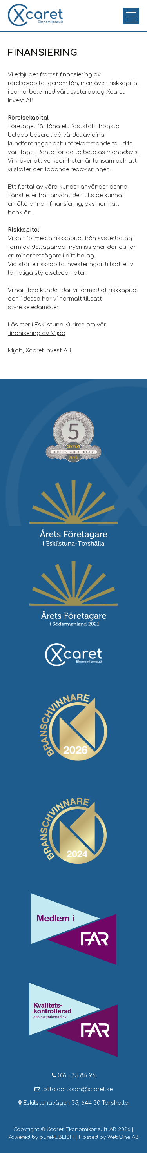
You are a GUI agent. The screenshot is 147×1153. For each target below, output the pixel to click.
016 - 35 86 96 (76, 1076)
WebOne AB (123, 1137)
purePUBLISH (57, 1137)
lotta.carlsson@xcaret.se (76, 1089)
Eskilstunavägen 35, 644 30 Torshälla (75, 1103)
